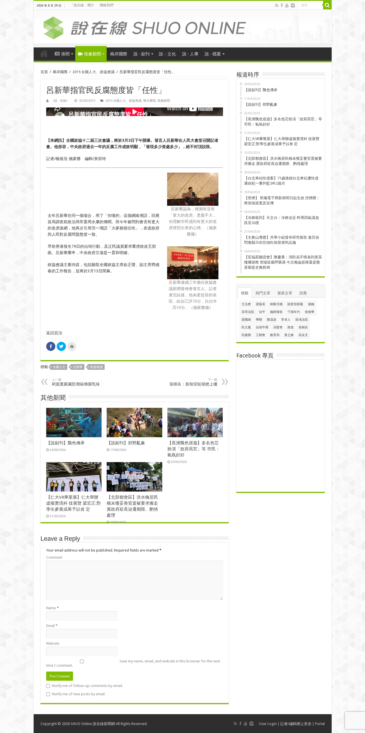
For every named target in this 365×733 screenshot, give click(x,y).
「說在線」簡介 (82, 5)
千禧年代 (293, 312)
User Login (268, 724)
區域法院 (301, 319)
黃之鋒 (289, 335)
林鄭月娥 (276, 304)
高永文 (303, 335)
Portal (320, 724)
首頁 (43, 53)
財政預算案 (295, 304)
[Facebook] (281, 5)
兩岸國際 (118, 54)
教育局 (274, 335)
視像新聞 (92, 54)
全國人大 (59, 367)
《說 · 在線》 (60, 101)
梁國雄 (246, 319)
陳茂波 (271, 319)
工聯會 (260, 335)
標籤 (244, 293)
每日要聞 (149, 101)
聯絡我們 (106, 5)
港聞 (65, 54)
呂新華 (77, 367)
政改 (290, 327)
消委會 (278, 327)
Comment (54, 557)
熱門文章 (263, 293)
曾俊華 (309, 312)
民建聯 (246, 335)
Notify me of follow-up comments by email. (87, 686)
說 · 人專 (190, 54)
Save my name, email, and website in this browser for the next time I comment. (133, 663)
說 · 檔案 (213, 54)
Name (52, 608)
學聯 (259, 319)
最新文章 (284, 293)
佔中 (262, 312)
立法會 (246, 304)
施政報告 (276, 312)
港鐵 (311, 304)
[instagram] (292, 5)
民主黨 (246, 327)
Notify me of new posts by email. (79, 694)
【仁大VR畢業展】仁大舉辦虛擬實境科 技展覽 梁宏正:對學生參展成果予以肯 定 (73, 503)
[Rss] (277, 5)
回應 (303, 293)
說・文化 (167, 54)
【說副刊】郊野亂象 (126, 443)
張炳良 (303, 327)
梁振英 (260, 304)
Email (52, 626)
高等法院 (248, 312)
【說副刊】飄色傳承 (65, 443)
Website (52, 643)
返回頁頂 (54, 333)
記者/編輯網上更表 (295, 724)
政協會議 (96, 367)
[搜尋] (327, 5)
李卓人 (286, 319)
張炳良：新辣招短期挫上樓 (193, 382)
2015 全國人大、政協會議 (93, 72)
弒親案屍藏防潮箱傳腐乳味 (76, 382)
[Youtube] (287, 5)
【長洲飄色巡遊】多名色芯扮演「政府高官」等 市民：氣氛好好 (193, 449)
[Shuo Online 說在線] (182, 27)
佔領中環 (262, 327)
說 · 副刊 (141, 54)
